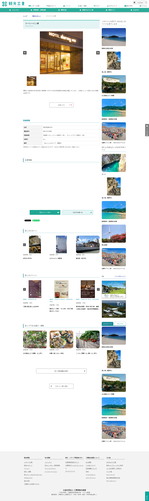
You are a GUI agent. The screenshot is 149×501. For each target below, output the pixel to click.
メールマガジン (90, 474)
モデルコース (28, 478)
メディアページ (90, 478)
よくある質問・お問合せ (114, 468)
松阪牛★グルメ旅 (87, 10)
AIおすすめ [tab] (120, 324)
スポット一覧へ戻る (61, 386)
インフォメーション (51, 471)
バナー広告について (120, 276)
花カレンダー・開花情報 (52, 465)
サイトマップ (110, 474)
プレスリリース (70, 471)
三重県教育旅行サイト (72, 462)
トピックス (15, 10)
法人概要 (88, 462)
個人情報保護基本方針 (113, 478)
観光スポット (37, 16)
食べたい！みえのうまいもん (33, 474)
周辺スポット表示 (45, 212)
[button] (98, 52)
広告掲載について (91, 468)
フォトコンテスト (50, 468)
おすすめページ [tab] (107, 324)
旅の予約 (27, 481)
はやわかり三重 (111, 462)
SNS (87, 471)
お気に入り (64, 105)
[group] (35, 248)
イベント (27, 468)
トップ (25, 16)
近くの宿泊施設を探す (61, 371)
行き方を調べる (78, 212)
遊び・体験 (27, 471)
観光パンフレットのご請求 (114, 465)
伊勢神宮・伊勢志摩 (39, 10)
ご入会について (90, 465)
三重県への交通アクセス (31, 484)
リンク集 (109, 471)
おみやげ (136, 10)
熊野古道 (63, 10)
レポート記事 (28, 462)
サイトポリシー (111, 481)
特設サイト (111, 10)
